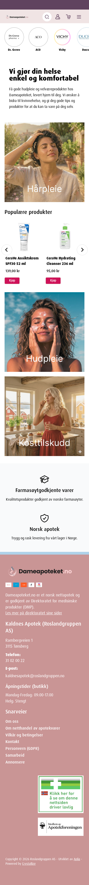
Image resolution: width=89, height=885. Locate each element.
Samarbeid (14, 755)
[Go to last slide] (6, 249)
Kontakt (12, 741)
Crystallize (29, 864)
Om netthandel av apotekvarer (32, 728)
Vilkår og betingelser (24, 735)
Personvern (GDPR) (22, 748)
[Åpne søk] (47, 16)
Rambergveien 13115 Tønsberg (19, 643)
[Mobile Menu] (79, 17)
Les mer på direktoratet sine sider (33, 613)
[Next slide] (82, 249)
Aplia (77, 859)
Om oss (11, 721)
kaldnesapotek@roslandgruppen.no (34, 675)
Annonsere (15, 762)
